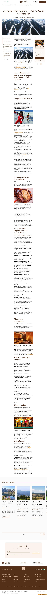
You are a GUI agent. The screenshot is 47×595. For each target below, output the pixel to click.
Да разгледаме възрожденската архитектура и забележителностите (7, 50)
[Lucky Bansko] (23, 568)
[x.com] (14, 569)
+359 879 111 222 (37, 562)
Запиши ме (36, 552)
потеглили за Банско (20, 62)
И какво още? (5, 59)
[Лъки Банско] (23, 2)
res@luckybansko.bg (39, 563)
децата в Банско (25, 154)
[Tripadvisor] (3, 569)
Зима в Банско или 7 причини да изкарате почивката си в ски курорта (7, 41)
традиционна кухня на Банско (24, 186)
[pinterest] (7, 569)
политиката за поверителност (13, 554)
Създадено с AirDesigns (40, 591)
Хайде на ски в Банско (7, 44)
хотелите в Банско (18, 135)
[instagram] (9, 569)
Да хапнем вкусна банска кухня (7, 47)
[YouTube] (5, 569)
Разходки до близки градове (6, 56)
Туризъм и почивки (30, 17)
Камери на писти (39, 569)
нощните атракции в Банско (25, 414)
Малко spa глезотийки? (7, 53)
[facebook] (11, 569)
